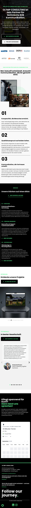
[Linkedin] (13, 505)
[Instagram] (16, 505)
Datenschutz (12, 473)
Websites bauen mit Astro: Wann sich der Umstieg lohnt (14, 476)
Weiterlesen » (4, 479)
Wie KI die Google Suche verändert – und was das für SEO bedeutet (15, 484)
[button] (1, 302)
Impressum (5, 473)
